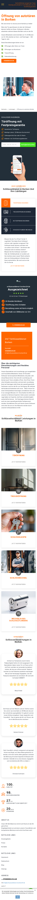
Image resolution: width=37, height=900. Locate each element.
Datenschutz (5, 861)
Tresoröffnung (18, 496)
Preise (3, 843)
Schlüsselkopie (18, 537)
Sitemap (4, 869)
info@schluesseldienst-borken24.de (16, 353)
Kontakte (4, 846)
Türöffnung (18, 455)
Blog (2, 865)
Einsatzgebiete (6, 839)
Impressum (4, 857)
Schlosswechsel (18, 578)
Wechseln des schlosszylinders (18, 620)
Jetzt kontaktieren (17, 266)
